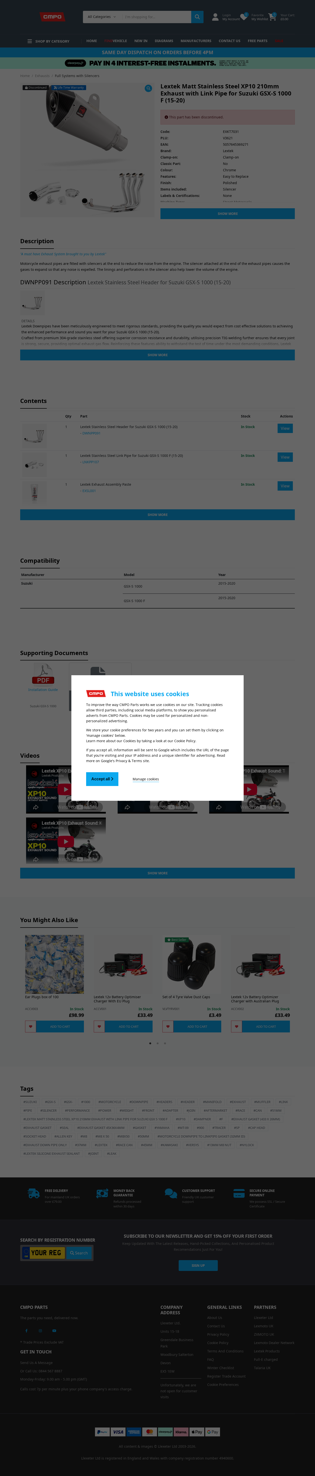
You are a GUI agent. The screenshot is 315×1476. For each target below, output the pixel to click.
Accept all (101, 779)
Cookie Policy (184, 740)
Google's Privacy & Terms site (125, 760)
